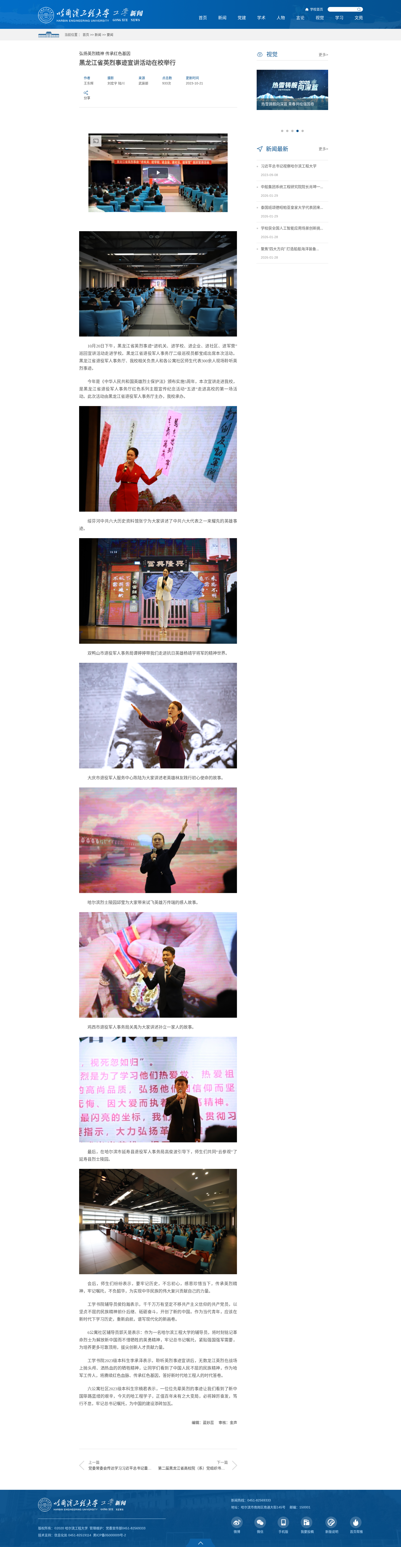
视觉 (320, 18)
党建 (242, 18)
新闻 (222, 18)
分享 (87, 98)
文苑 (359, 18)
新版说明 (331, 1532)
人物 (281, 18)
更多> (323, 55)
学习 (339, 18)
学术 (261, 18)
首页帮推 (356, 1532)
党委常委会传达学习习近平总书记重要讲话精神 (127, 1468)
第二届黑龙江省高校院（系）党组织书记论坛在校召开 (202, 1468)
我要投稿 (307, 1532)
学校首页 (316, 9)
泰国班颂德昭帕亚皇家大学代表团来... (292, 208)
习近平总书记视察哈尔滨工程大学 (289, 166)
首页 (203, 18)
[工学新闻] (90, 15)
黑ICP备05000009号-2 (109, 1535)
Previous (262, 100)
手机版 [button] (283, 1532)
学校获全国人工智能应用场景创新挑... (292, 228)
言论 (300, 18)
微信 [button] (260, 1532)
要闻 (110, 35)
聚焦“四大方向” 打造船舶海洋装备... (290, 249)
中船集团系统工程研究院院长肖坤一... (292, 187)
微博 (237, 1532)
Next (322, 100)
